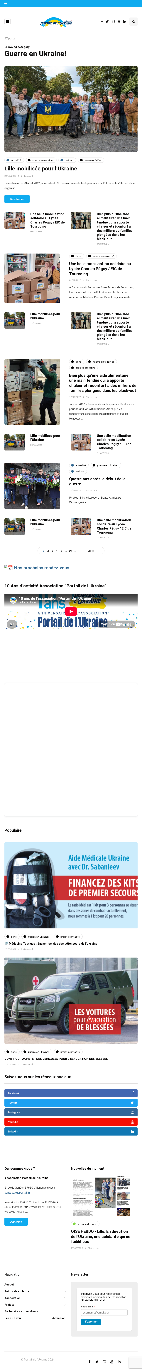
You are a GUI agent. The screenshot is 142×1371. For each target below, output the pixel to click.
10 (70, 550)
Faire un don (12, 1318)
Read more (17, 199)
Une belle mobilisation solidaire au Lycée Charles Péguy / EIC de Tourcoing (47, 220)
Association (12, 1298)
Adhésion (16, 1221)
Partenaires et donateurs (21, 1311)
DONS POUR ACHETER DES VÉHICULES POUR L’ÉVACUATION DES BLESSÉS (56, 1059)
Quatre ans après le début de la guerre (97, 481)
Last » (91, 550)
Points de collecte (16, 1291)
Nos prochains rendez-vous (41, 568)
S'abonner (91, 1321)
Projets (9, 1305)
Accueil (9, 1285)
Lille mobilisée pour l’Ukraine (40, 169)
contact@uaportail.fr (17, 1192)
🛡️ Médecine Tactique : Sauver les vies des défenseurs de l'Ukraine (50, 944)
